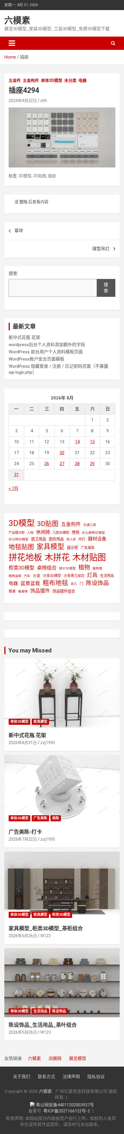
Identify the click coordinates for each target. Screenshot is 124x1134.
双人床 (71, 539)
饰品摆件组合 (63, 591)
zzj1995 (47, 742)
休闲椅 (43, 532)
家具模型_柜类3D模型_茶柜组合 (46, 928)
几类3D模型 (60, 533)
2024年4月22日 (23, 100)
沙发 (36, 575)
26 (46, 463)
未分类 (70, 80)
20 (62, 452)
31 (16, 474)
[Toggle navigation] (11, 43)
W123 (45, 935)
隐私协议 (96, 1076)
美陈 (55, 818)
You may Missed (30, 650)
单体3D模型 (51, 80)
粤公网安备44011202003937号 (65, 1104)
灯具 (92, 575)
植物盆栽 (15, 576)
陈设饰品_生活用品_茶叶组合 (43, 1025)
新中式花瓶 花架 (24, 337)
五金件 (15, 80)
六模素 (17, 20)
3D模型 (24, 175)
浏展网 (54, 1058)
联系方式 (46, 1076)
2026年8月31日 (23, 742)
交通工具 (89, 525)
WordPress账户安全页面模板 (36, 359)
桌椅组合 (47, 568)
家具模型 (50, 547)
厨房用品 (56, 539)
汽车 (27, 576)
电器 (82, 80)
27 (62, 463)
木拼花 (57, 557)
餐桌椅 (23, 591)
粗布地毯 (55, 582)
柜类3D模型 (21, 568)
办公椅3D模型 (19, 539)
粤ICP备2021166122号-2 (66, 1111)
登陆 (23, 201)
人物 (30, 533)
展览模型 (77, 1058)
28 (77, 463)
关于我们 (21, 1076)
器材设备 (97, 538)
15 (92, 441)
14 (77, 441)
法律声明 (71, 1076)
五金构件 (31, 80)
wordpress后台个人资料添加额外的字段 (47, 344)
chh (43, 100)
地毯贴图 (21, 546)
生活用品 (107, 576)
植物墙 (97, 568)
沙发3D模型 (52, 576)
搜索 (13, 273)
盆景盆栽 (30, 583)
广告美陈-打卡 (25, 832)
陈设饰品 (97, 583)
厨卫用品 (38, 539)
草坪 (18, 230)
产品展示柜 (17, 533)
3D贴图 (39, 175)
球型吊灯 (101, 248)
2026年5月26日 (23, 935)
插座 (52, 175)
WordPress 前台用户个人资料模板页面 (46, 351)
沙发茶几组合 (74, 576)
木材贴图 (89, 557)
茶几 (74, 584)
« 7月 (13, 488)
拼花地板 (25, 557)
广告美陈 (88, 548)
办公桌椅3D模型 (93, 533)
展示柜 (72, 548)
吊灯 (81, 539)
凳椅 (75, 532)
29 (92, 463)
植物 (84, 567)
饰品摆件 (40, 591)
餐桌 (12, 591)
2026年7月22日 (23, 839)
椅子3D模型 (67, 568)
